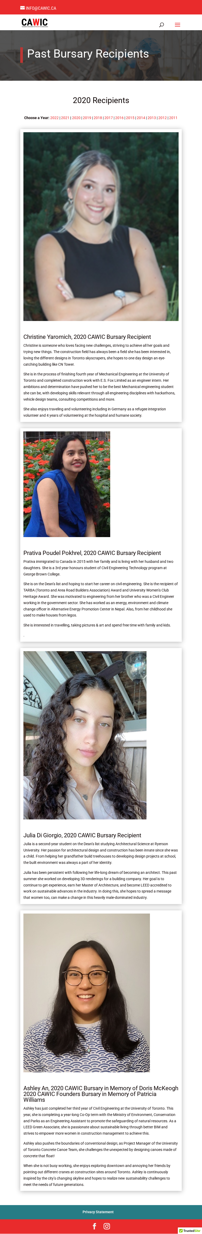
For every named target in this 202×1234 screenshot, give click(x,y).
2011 (173, 118)
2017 (108, 118)
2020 (76, 118)
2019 (87, 118)
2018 (98, 118)
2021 (65, 118)
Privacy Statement (98, 1212)
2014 (141, 118)
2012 (162, 118)
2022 (54, 118)
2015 (130, 118)
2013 (152, 118)
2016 (119, 118)
